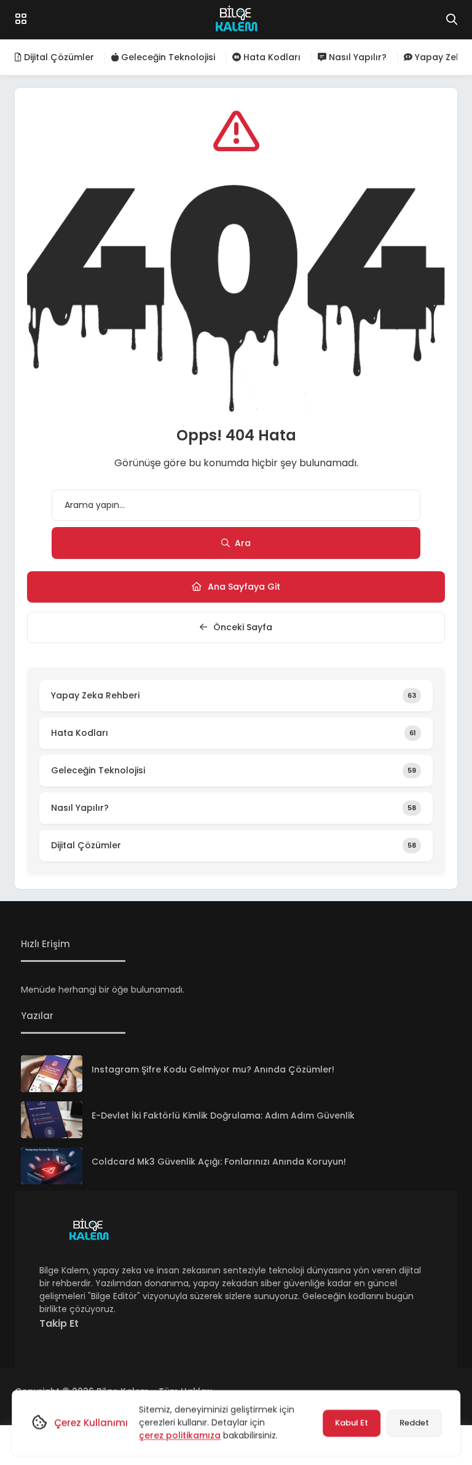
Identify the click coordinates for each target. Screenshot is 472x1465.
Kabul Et (351, 1423)
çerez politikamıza (180, 1435)
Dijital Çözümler (58, 57)
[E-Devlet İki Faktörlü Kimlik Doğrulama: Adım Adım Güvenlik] (51, 1119)
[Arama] (451, 19)
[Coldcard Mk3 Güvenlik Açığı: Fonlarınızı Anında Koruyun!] (51, 1165)
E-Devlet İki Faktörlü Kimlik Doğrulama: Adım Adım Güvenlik (223, 1115)
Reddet (414, 1423)
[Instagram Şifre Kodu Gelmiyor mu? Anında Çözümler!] (51, 1073)
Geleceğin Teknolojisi (167, 57)
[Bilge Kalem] (236, 19)
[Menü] (21, 19)
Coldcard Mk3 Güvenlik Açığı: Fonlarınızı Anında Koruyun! (219, 1161)
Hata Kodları (271, 57)
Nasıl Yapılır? (356, 57)
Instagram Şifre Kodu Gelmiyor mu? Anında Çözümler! (213, 1069)
